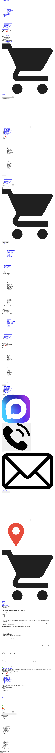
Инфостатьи (6, 695)
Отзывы (5, 15)
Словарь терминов (10, 258)
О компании (6, 0)
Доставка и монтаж (7, 17)
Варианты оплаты (10, 10)
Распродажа (9, 11)
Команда (8, 2)
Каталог (4, 175)
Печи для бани (7, 20)
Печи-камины (6, 24)
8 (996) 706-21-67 (5, 452)
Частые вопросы (7, 14)
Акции (8, 12)
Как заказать (9, 9)
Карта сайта (6, 696)
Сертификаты (9, 13)
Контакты (8, 1)
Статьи (8, 7)
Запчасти (6, 27)
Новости (8, 5)
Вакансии (8, 3)
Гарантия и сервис (7, 18)
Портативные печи (7, 25)
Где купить (6, 8)
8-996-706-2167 (5, 29)
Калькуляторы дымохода (8, 16)
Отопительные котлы (8, 23)
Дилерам (8, 4)
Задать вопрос (5, 242)
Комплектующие (7, 26)
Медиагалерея (9, 256)
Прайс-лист (6, 693)
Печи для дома (7, 22)
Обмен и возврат (10, 19)
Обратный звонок (6, 98)
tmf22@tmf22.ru (9, 41)
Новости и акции (9, 253)
